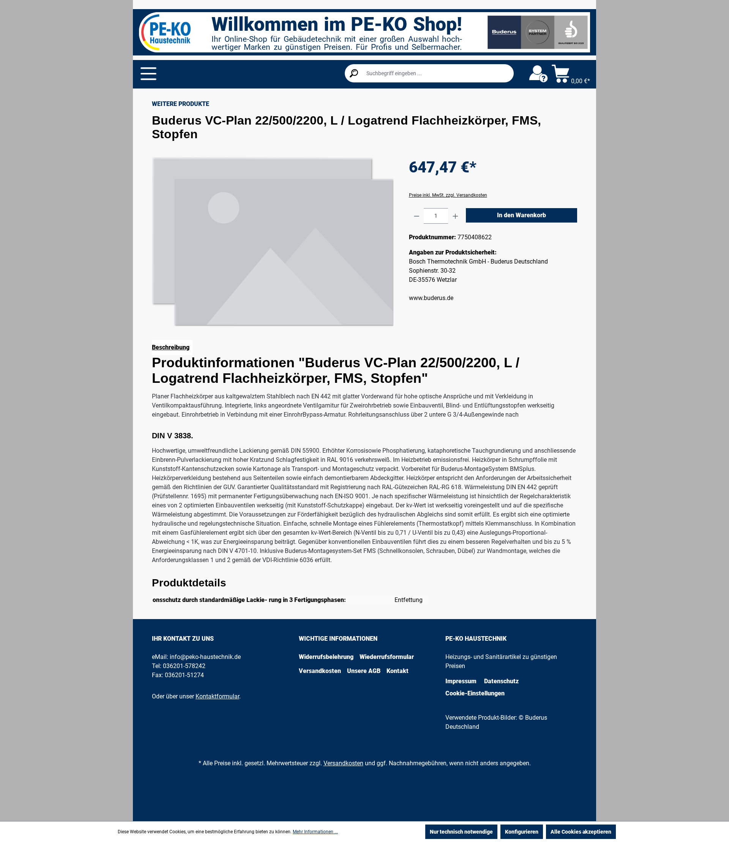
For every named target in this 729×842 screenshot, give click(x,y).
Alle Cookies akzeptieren (581, 832)
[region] (272, 241)
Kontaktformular (217, 696)
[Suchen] (354, 73)
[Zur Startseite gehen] (166, 32)
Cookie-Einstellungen (475, 693)
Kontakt (398, 671)
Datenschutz (501, 681)
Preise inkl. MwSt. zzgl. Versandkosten (448, 195)
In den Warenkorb (521, 215)
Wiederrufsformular (387, 656)
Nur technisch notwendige (461, 832)
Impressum (461, 681)
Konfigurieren (521, 832)
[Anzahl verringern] (416, 216)
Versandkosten (320, 671)
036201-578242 (184, 666)
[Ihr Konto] (538, 74)
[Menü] (148, 73)
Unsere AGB (363, 671)
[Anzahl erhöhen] (455, 216)
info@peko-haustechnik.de (205, 656)
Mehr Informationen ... (315, 831)
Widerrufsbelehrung (326, 656)
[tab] (172, 347)
